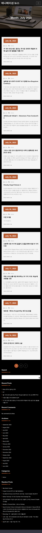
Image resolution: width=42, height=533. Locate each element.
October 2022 (6, 455)
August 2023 (6, 427)
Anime (12, 46)
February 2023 (6, 444)
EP (3, 392)
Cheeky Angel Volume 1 (12, 185)
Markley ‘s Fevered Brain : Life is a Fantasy (14, 504)
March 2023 (6, 441)
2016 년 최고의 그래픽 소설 (13, 343)
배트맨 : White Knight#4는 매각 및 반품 (17, 311)
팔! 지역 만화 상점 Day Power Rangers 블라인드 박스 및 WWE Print (20, 395)
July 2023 (5, 430)
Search (4, 370)
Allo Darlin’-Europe (7, 488)
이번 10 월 (7, 217)
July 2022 (5, 463)
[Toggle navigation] (38, 3)
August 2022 (6, 460)
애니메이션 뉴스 (10, 3)
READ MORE (7, 61)
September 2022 (7, 458)
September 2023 (7, 424)
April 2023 (5, 438)
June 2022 (5, 466)
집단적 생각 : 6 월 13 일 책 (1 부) (11, 521)
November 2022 (7, 452)
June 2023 (5, 433)
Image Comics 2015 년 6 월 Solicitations (13, 491)
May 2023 (5, 435)
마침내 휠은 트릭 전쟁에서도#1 (11, 397)
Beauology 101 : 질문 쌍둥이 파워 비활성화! (14, 514)
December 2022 (7, 449)
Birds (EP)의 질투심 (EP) (9, 389)
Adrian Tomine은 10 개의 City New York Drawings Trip (16, 496)
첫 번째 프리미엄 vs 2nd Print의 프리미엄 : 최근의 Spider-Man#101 (20, 494)
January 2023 (6, 447)
